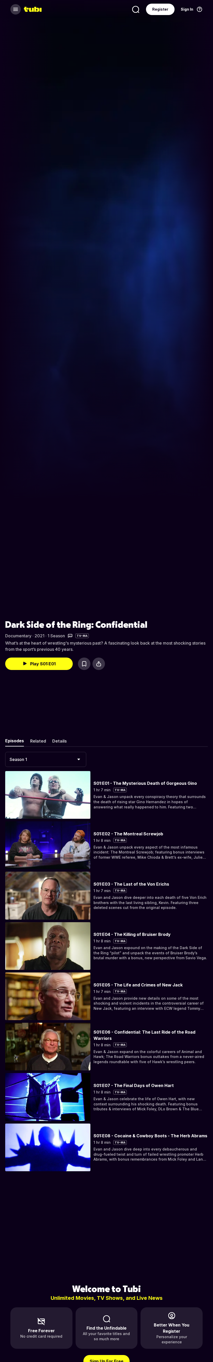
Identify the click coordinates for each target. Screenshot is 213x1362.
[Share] (98, 664)
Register (160, 9)
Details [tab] (59, 741)
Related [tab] (38, 741)
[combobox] (45, 759)
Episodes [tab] (14, 740)
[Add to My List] (84, 664)
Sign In (187, 9)
